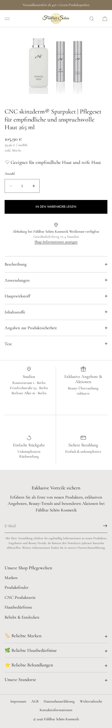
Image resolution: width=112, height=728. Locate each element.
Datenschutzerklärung (59, 701)
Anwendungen (17, 280)
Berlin (41, 382)
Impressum (18, 701)
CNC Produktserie (20, 597)
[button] (92, 18)
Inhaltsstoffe (15, 312)
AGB (34, 701)
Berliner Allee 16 (23, 393)
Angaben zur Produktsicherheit (31, 327)
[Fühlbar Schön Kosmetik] (56, 18)
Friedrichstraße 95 (23, 388)
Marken (11, 577)
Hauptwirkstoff (17, 296)
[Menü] (11, 18)
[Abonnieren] (100, 526)
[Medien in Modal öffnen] (56, 64)
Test (8, 343)
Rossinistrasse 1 (23, 382)
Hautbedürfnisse (18, 607)
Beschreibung (16, 264)
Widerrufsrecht (91, 701)
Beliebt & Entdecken (22, 617)
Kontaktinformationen (56, 710)
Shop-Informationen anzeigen (56, 242)
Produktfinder (16, 587)
